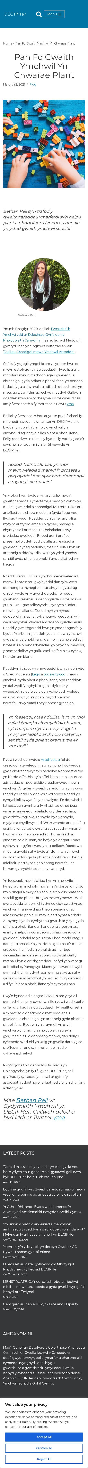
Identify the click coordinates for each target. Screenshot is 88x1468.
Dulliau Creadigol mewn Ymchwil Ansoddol (39, 352)
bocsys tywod (54, 674)
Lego (36, 674)
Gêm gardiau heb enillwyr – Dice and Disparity (40, 1304)
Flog (32, 84)
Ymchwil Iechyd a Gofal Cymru (28, 1383)
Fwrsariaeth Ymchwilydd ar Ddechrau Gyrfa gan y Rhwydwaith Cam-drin (36, 334)
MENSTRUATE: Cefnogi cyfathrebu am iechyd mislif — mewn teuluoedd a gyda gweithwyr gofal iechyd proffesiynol (44, 1287)
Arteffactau (50, 760)
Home (7, 43)
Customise (44, 1448)
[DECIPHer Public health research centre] (15, 14)
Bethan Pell (31, 1100)
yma (70, 404)
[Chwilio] (39, 14)
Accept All (44, 1437)
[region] (44, 1433)
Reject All (44, 1459)
